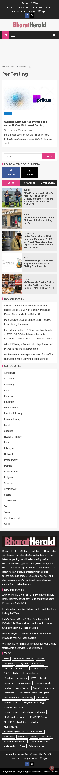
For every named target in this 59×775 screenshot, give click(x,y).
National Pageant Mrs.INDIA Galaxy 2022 (23, 731)
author (40, 658)
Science (8, 483)
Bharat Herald (26, 130)
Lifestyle (9, 448)
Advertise (23, 7)
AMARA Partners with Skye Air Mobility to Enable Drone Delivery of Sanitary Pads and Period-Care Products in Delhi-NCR (39, 198)
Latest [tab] (10, 183)
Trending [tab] (49, 183)
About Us (11, 7)
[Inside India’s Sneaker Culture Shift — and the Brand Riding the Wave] (12, 219)
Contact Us (36, 7)
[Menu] (13, 35)
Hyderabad (9, 692)
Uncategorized (12, 518)
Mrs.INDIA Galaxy (38, 717)
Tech (8, 113)
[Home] (5, 35)
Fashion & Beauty (13, 413)
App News (9, 378)
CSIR (6, 673)
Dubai (43, 678)
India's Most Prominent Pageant (34, 692)
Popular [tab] (31, 183)
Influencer (43, 697)
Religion (8, 477)
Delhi (15, 673)
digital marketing (30, 673)
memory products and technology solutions (24, 712)
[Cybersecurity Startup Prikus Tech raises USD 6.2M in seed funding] (29, 98)
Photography (11, 460)
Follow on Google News (24, 11)
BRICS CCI (37, 663)
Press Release (30, 233)
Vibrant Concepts (37, 746)
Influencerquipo (11, 702)
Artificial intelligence (23, 658)
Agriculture (9, 372)
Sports (7, 494)
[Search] (54, 35)
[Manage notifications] (51, 768)
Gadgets (8, 430)
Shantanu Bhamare (39, 741)
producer (22, 736)
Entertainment (11, 407)
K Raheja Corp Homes (14, 707)
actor (6, 658)
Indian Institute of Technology (18, 697)
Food (26, 279)
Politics (8, 465)
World (7, 523)
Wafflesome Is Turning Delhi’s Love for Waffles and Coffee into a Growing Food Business (39, 285)
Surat (22, 746)
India (6, 442)
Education (9, 401)
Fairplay (7, 687)
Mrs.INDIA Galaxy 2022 (15, 722)
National (8, 454)
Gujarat (36, 687)
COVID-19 (21, 668)
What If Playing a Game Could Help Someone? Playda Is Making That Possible (38, 263)
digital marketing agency (15, 678)
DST (33, 678)
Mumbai (34, 722)
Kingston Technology (34, 702)
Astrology (9, 384)
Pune (33, 736)
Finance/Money (12, 419)
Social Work (10, 489)
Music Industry (11, 726)
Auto (6, 390)
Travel (7, 512)
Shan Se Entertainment (15, 741)
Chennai (8, 668)
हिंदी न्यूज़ (41, 11)
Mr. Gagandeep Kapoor (15, 717)
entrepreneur (24, 683)
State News (10, 500)
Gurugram (49, 687)
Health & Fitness (13, 436)
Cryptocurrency (38, 668)
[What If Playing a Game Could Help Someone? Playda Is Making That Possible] (12, 262)
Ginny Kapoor (22, 687)
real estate (46, 736)
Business (27, 190)
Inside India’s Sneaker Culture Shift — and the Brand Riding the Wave (39, 220)
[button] (13, 35)
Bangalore (8, 663)
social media (9, 746)
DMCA (47, 7)
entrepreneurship (43, 683)
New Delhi (9, 736)
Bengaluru (23, 663)
